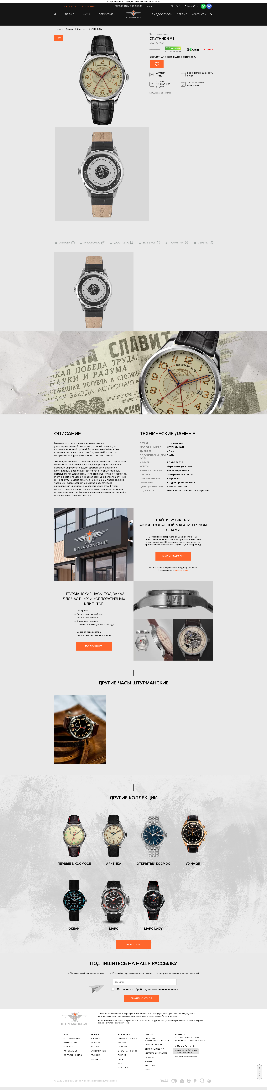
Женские (95, 1047)
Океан (74, 929)
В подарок (96, 1059)
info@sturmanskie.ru (186, 1056)
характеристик (160, 93)
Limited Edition (98, 1051)
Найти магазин (173, 556)
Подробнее (94, 646)
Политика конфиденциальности (157, 1039)
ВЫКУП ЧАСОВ (70, 6)
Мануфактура (70, 1042)
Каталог (95, 1034)
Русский (191, 6)
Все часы (133, 944)
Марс (113, 929)
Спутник (122, 1047)
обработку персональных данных (156, 989)
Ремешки (95, 1055)
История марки (72, 1038)
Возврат (149, 1061)
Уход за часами (153, 1045)
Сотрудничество (73, 1055)
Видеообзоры (162, 14)
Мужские (95, 1042)
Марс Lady (153, 929)
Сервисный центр (154, 1049)
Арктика (113, 864)
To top (259, 1074)
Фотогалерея (70, 1051)
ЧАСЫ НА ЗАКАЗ (88, 6)
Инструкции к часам (156, 1053)
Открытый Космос (153, 864)
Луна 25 (193, 864)
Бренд (67, 1034)
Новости (68, 1047)
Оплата (149, 1070)
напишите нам (181, 570)
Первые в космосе (74, 864)
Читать (149, 6)
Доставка (150, 1065)
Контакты (199, 14)
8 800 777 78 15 (185, 1046)
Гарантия (149, 1057)
